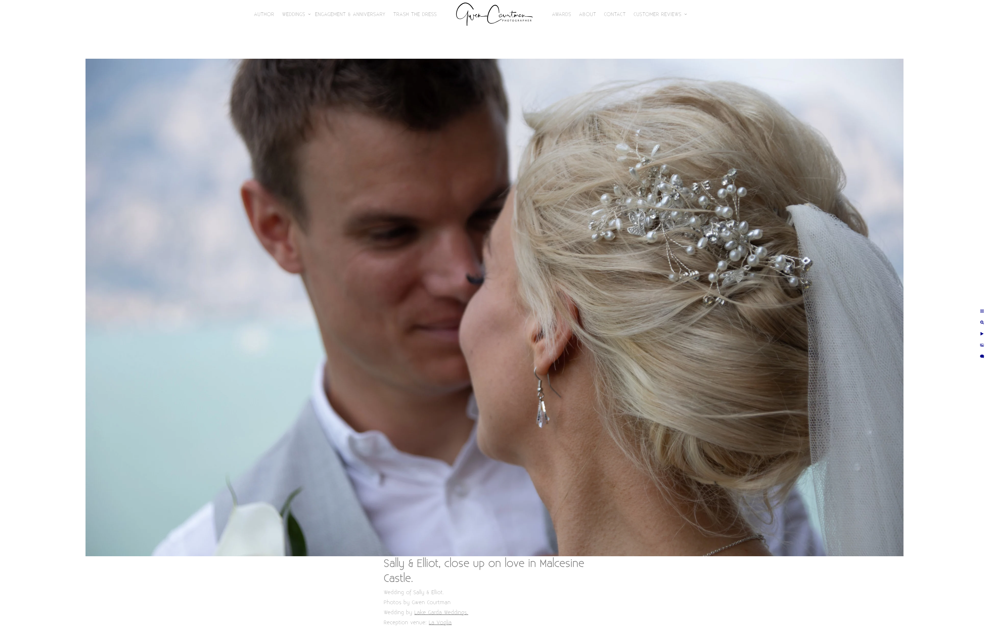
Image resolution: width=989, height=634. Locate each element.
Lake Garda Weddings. (441, 612)
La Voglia (440, 622)
